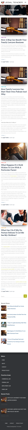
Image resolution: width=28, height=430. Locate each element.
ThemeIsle (19, 426)
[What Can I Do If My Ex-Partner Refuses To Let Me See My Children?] (14, 217)
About (3, 363)
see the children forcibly (21, 281)
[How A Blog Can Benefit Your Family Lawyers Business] (14, 26)
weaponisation (6, 246)
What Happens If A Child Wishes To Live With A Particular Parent (12, 167)
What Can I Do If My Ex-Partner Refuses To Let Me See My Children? (12, 232)
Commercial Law (6, 379)
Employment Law (6, 385)
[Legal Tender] (12, 2)
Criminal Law (5, 382)
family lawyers (13, 176)
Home (3, 360)
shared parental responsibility (7, 269)
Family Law (3, 37)
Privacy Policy (5, 370)
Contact (4, 367)
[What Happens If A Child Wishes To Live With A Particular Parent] (14, 151)
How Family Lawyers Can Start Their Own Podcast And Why (14, 91)
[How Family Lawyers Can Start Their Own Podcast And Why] (14, 75)
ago (11, 61)
